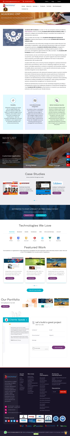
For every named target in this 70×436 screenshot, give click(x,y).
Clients (46, 1)
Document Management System (59, 383)
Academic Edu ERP (56, 384)
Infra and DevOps (49, 232)
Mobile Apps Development (31, 377)
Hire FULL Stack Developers (43, 395)
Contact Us (25, 9)
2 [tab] (34, 200)
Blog (21, 384)
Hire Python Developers (45, 400)
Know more (10, 278)
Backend (19, 232)
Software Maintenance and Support (33, 386)
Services (35, 6)
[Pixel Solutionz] (10, 5)
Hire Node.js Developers (42, 386)
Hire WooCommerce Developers (44, 408)
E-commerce (31, 379)
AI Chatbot (30, 388)
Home (23, 6)
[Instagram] (17, 421)
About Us (28, 6)
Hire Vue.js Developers (45, 402)
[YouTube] (9, 421)
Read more (24, 193)
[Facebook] (6, 421)
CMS (40, 232)
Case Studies (31, 391)
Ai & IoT (59, 232)
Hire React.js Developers (42, 389)
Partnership (30, 393)
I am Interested (41, 215)
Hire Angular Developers (42, 405)
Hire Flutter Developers (45, 410)
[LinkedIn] (11, 421)
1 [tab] (33, 200)
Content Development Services (33, 383)
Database (34, 232)
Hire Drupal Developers (45, 398)
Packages (30, 390)
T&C (24, 432)
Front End (11, 232)
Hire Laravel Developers (42, 378)
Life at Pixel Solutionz (22, 389)
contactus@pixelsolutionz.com (14, 412)
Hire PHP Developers (44, 384)
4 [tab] (36, 200)
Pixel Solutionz (29, 31)
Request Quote (29, 215)
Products (42, 6)
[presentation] (24, 320)
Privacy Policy (30, 432)
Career (59, 1)
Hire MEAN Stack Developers (43, 392)
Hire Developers (57, 6)
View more (5, 306)
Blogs (53, 1)
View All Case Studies (35, 290)
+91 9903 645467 (11, 410)
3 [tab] (35, 200)
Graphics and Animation (31, 381)
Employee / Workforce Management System (57, 381)
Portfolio (49, 6)
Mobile (26, 232)
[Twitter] (14, 421)
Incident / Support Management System (59, 378)
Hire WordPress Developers (43, 381)
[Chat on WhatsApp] (5, 432)
